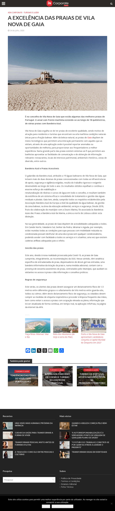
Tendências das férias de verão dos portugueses (23, 378)
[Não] (111, 503)
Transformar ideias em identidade (89, 452)
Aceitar (46, 506)
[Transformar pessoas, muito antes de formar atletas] (8, 444)
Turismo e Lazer (31, 12)
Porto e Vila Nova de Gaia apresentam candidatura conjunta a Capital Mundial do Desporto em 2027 (93, 338)
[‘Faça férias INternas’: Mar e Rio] (37, 325)
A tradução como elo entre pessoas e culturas (34, 453)
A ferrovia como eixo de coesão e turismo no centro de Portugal (57, 378)
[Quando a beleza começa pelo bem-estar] (65, 425)
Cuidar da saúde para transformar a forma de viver (34, 434)
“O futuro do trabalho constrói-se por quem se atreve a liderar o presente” (90, 444)
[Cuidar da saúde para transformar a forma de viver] (8, 435)
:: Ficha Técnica (66, 487)
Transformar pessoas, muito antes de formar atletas (34, 443)
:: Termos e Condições (70, 481)
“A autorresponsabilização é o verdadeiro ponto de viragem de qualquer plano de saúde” (88, 435)
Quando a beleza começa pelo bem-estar (89, 424)
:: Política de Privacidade (70, 478)
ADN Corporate (15, 12)
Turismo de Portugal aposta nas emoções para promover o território (91, 378)
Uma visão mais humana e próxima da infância (34, 424)
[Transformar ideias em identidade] (65, 454)
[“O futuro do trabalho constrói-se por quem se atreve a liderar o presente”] (65, 444)
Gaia (89, 137)
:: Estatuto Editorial (68, 484)
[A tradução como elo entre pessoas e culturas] (8, 454)
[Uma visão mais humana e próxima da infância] (8, 425)
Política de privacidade (62, 506)
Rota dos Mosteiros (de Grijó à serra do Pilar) (64, 335)
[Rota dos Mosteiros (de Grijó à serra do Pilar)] (65, 325)
